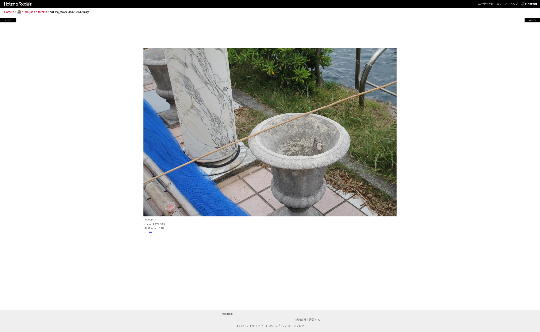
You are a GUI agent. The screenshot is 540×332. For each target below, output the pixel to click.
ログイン (502, 3)
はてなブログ (296, 325)
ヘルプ (514, 3)
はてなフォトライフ (248, 325)
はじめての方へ (274, 325)
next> (532, 20)
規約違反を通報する (307, 319)
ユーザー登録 (485, 3)
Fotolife (9, 11)
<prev (8, 20)
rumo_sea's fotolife (34, 11)
